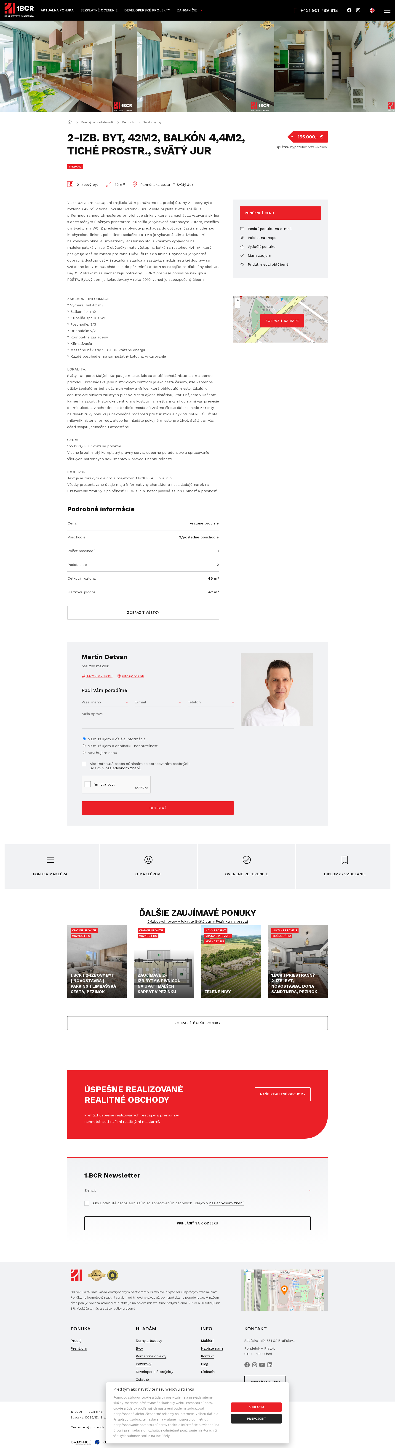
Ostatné (142, 1379)
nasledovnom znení (122, 768)
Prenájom (79, 1348)
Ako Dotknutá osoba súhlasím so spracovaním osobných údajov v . (139, 766)
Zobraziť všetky (143, 613)
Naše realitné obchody (282, 1094)
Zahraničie (187, 10)
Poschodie (76, 537)
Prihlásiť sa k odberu (197, 1223)
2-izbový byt (153, 122)
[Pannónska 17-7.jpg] (68, 66)
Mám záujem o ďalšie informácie (117, 739)
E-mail (140, 702)
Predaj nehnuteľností (97, 122)
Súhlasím (256, 1407)
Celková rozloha (82, 578)
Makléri (207, 1340)
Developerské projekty (147, 10)
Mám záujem (259, 255)
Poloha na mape (261, 237)
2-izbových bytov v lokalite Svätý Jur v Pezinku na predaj (197, 921)
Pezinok (128, 122)
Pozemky (143, 1364)
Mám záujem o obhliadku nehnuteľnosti (123, 746)
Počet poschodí (81, 551)
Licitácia (208, 1372)
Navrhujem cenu (102, 753)
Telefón (194, 702)
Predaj (76, 1340)
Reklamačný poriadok (87, 1427)
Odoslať (157, 808)
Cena (72, 523)
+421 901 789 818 (319, 10)
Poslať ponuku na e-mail (269, 229)
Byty (139, 1348)
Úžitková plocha (82, 592)
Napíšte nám (212, 1348)
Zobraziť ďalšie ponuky (197, 1023)
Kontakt (207, 1356)
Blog (204, 1364)
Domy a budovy (149, 1340)
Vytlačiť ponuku (261, 246)
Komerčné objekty (151, 1356)
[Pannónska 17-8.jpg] (205, 66)
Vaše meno (91, 702)
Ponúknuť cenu (259, 213)
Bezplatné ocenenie (98, 10)
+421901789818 (99, 676)
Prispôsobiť (256, 1418)
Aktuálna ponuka (57, 10)
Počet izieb (77, 564)
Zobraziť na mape (282, 321)
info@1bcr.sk (133, 676)
